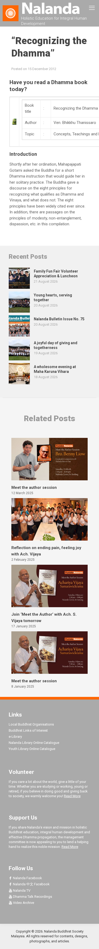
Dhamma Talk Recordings (32, 897)
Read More (72, 796)
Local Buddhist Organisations (31, 724)
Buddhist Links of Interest (28, 730)
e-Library (15, 737)
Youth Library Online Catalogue (32, 749)
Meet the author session (34, 487)
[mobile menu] (91, 7)
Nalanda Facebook (27, 878)
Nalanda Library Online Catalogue (34, 743)
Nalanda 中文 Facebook (31, 884)
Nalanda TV (21, 890)
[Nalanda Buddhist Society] (49, 8)
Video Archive (23, 903)
